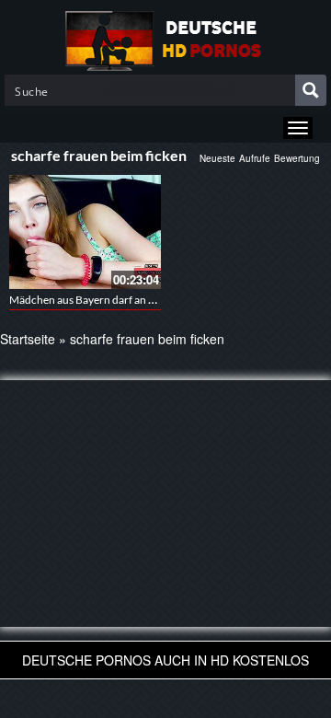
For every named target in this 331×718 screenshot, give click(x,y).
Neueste (217, 158)
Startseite (27, 339)
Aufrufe (254, 158)
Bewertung (297, 158)
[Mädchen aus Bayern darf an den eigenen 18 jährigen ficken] (85, 232)
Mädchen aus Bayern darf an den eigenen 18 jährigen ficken (151, 300)
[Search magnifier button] (310, 90)
